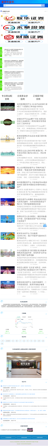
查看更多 (24, 296)
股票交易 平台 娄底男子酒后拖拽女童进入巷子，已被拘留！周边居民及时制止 (13, 50)
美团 (35, 340)
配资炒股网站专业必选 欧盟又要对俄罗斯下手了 (32, 136)
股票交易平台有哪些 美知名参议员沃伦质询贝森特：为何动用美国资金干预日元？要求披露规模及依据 (32, 201)
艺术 (27, 340)
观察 (17, 340)
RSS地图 (32, 441)
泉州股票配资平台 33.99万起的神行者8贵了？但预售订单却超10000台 (32, 105)
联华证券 (26, 443)
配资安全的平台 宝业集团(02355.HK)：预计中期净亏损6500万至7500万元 (31, 235)
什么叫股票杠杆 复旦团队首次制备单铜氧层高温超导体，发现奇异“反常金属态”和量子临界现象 (32, 252)
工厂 (20, 340)
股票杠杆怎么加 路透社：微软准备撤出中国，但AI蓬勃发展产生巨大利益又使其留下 (32, 218)
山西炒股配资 (8, 340)
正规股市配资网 (39, 437)
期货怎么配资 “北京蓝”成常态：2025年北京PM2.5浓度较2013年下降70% (31, 268)
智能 (2, 343)
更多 (45, 11)
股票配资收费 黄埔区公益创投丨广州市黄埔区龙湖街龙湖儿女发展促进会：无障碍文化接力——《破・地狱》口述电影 (13, 84)
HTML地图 (36, 441)
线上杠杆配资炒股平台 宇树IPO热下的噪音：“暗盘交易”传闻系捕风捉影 (31, 168)
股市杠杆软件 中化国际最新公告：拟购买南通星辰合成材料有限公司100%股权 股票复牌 (13, 61)
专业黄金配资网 (8, 437)
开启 (31, 340)
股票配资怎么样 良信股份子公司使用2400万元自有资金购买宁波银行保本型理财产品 (14, 72)
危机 (24, 340)
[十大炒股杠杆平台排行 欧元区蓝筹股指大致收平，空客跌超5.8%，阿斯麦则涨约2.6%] (30, 430)
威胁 (43, 340)
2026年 (39, 340)
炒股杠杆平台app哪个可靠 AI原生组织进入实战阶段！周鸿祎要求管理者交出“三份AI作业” (31, 121)
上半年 (2, 340)
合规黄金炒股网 (24, 437)
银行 (13, 340)
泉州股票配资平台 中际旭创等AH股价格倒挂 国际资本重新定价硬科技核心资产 (32, 184)
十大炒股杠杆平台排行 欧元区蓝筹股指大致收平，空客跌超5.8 (13, 430)
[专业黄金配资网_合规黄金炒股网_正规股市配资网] (7, 1)
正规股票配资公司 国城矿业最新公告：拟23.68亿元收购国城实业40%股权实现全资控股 (19, 418)
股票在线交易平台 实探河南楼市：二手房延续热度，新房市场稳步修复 (32, 283)
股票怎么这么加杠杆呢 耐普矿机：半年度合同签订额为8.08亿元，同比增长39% (32, 152)
